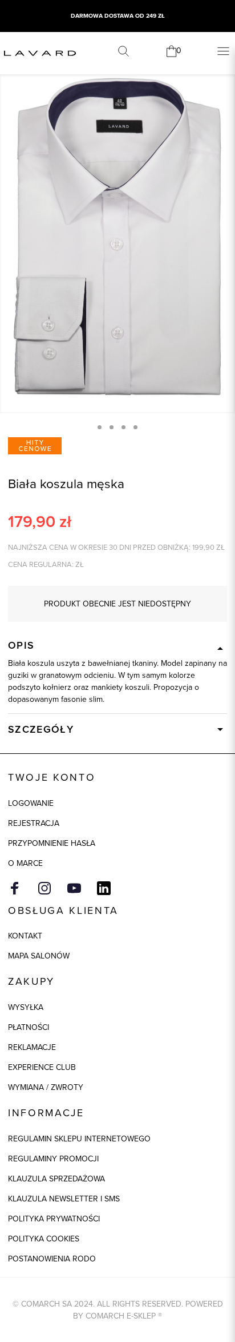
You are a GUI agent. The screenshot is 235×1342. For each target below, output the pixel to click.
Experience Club (42, 1067)
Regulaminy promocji (53, 1159)
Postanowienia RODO (52, 1259)
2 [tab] (112, 427)
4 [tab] (135, 427)
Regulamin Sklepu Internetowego (79, 1139)
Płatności (28, 1027)
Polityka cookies (43, 1239)
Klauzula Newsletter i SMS (64, 1199)
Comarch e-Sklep (121, 1316)
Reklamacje (32, 1047)
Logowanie (31, 803)
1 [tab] (100, 427)
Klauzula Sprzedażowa (56, 1179)
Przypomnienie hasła (51, 843)
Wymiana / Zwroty (45, 1087)
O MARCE (25, 863)
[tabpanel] (117, 236)
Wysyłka (25, 1007)
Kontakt (25, 936)
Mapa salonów (39, 956)
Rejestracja (33, 823)
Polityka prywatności (54, 1219)
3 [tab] (123, 427)
